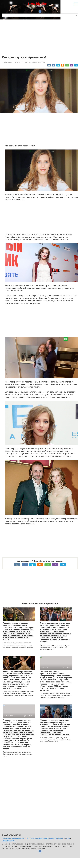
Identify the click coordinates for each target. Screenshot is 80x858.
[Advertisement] (40, 36)
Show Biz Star (37, 3)
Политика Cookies (62, 838)
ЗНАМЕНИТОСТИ (38, 62)
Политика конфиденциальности (15, 838)
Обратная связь (8, 841)
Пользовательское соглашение (41, 838)
